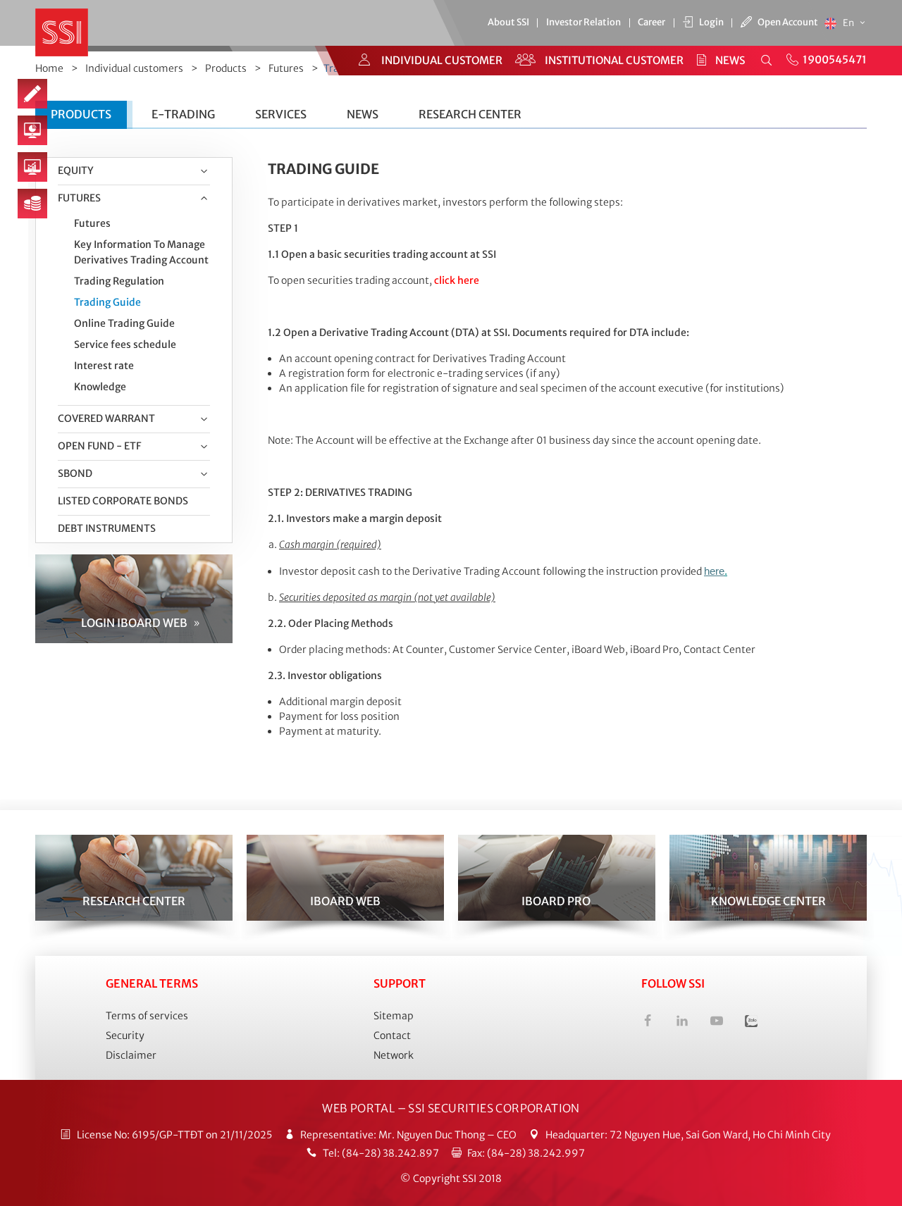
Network (393, 1055)
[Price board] (32, 203)
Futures (286, 68)
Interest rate (104, 365)
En (849, 23)
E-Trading (183, 114)
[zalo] (751, 1022)
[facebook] (647, 1022)
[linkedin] (682, 1022)
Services (281, 114)
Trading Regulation (119, 281)
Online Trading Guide (124, 323)
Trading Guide (107, 302)
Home (49, 68)
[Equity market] (32, 130)
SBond (75, 473)
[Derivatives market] (32, 167)
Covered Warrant (106, 418)
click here (456, 280)
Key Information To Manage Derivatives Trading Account (141, 252)
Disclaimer (131, 1055)
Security (125, 1035)
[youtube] (716, 1022)
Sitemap (393, 1015)
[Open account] (32, 93)
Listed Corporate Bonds (123, 501)
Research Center (470, 114)
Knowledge (100, 386)
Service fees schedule (125, 344)
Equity (76, 170)
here (714, 571)
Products (226, 68)
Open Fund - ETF (99, 446)
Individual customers (134, 68)
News (362, 114)
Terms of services (147, 1015)
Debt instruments (107, 528)
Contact (392, 1035)
